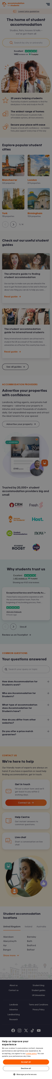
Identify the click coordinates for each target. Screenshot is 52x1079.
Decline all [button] (26, 1068)
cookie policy (31, 1053)
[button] (26, 1074)
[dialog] (26, 1058)
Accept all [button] (26, 1062)
